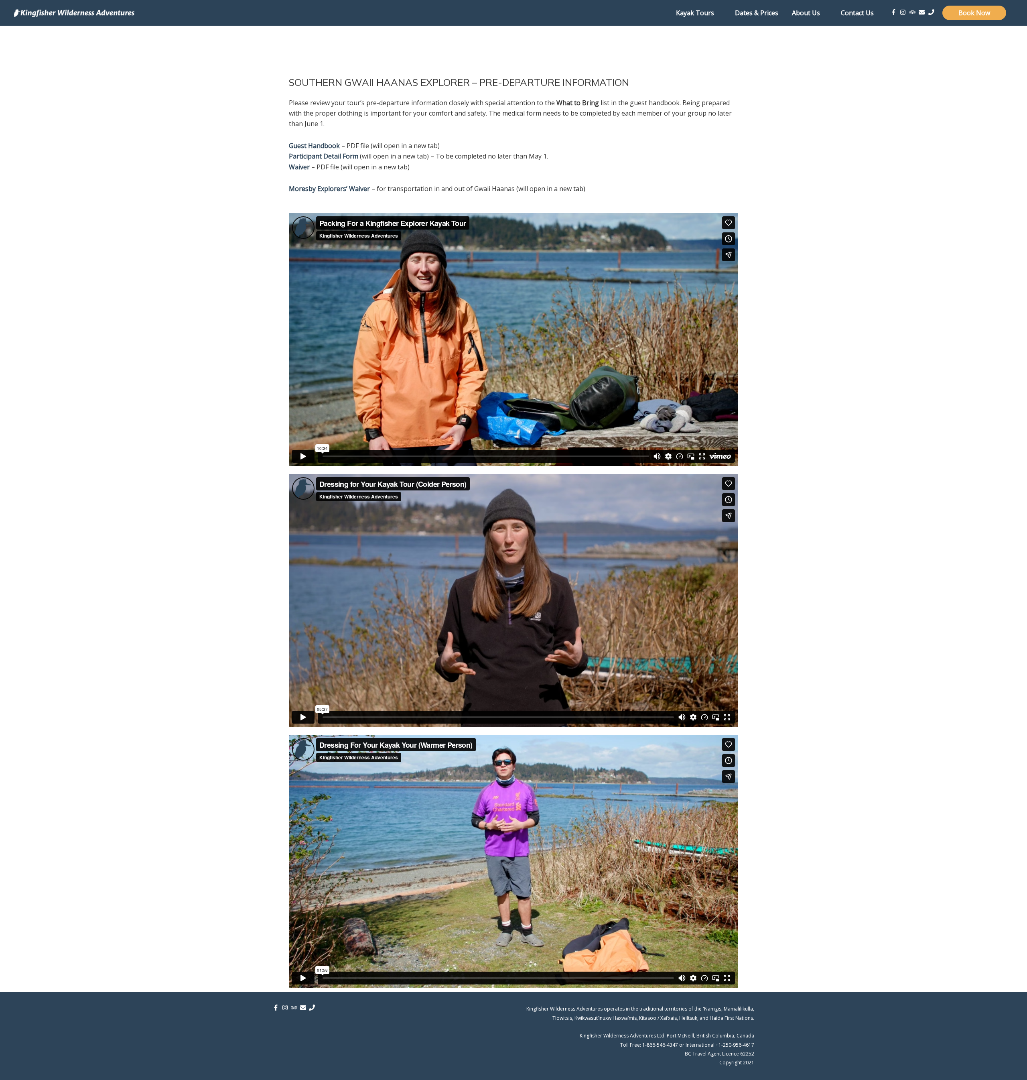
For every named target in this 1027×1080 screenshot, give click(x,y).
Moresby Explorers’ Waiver (329, 188)
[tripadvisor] (913, 12)
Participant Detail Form (323, 156)
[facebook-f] (895, 12)
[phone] (932, 12)
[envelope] (923, 12)
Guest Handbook (314, 145)
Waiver (299, 167)
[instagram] (904, 12)
